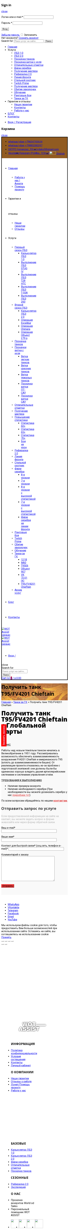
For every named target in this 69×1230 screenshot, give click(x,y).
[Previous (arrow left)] (2, 944)
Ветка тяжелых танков (26, 377)
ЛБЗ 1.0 (18, 52)
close (4, 11)
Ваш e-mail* (8, 827)
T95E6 (24, 565)
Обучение (20, 92)
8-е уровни (25, 476)
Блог (11, 602)
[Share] (5, 941)
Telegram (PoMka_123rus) (34, 153)
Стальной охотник (25, 80)
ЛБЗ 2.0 (18, 55)
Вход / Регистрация (19, 122)
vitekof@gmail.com (48, 149)
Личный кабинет (21, 1065)
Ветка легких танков (25, 359)
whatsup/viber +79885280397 (25, 145)
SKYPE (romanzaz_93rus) (22, 149)
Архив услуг (18, 591)
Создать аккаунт (29, 37)
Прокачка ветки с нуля (27, 62)
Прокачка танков (24, 59)
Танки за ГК (21, 98)
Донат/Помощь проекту (20, 1086)
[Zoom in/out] (12, 941)
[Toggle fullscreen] (9, 941)
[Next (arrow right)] (5, 944)
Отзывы (20, 229)
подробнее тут (21, 795)
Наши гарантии (23, 104)
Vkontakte (13, 153)
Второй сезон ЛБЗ (21, 306)
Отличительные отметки (28, 65)
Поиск (48, 41)
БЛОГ (11, 113)
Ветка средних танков (26, 368)
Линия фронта (22, 77)
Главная (12, 46)
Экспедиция (18, 1187)
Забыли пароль (10, 34)
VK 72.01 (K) (24, 577)
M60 (23, 562)
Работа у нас (21, 110)
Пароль (6, 22)
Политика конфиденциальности (24, 1052)
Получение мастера (26, 71)
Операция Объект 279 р (27, 335)
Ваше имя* (7, 836)
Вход (5, 29)
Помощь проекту (20, 188)
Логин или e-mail (12, 17)
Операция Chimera (27, 328)
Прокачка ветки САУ (27, 398)
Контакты (20, 107)
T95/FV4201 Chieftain (28, 585)
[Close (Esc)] (2, 941)
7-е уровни (25, 482)
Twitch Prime (21, 83)
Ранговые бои (22, 95)
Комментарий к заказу (15, 854)
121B (24, 559)
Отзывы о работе (21, 1081)
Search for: (7, 40)
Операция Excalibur (27, 321)
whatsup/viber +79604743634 (25, 141)
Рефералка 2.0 (23, 74)
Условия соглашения (18, 1058)
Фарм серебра (22, 68)
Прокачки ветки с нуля (20, 350)
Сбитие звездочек (25, 89)
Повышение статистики (22, 419)
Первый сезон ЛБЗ (21, 249)
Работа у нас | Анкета (20, 180)
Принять (6, 937)
